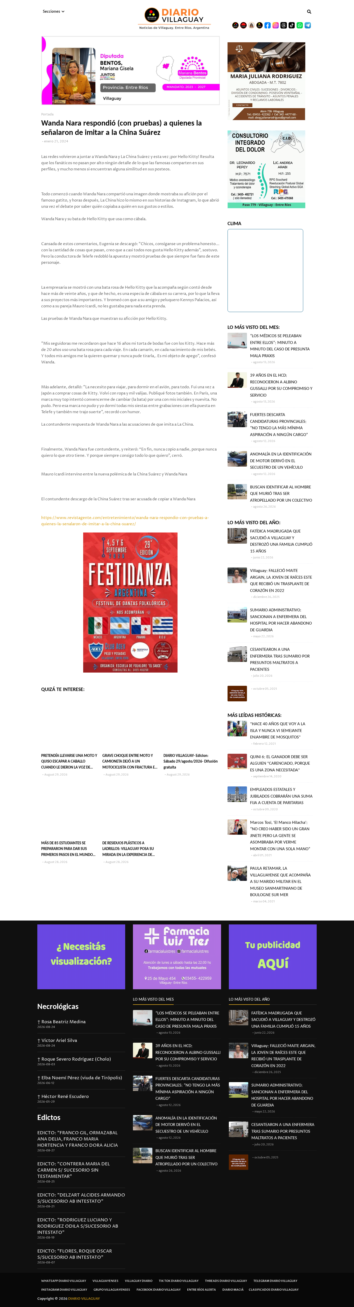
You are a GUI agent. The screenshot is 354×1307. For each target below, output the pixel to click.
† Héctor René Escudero (63, 1097)
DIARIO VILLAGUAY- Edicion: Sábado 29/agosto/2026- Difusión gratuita (191, 762)
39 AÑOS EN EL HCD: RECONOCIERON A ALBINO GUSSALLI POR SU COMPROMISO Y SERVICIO (281, 385)
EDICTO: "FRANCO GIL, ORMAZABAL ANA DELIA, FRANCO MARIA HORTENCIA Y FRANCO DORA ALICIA (77, 1139)
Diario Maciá (233, 1290)
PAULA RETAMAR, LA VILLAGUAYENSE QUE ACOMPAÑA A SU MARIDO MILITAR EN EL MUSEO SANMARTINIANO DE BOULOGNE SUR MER (280, 881)
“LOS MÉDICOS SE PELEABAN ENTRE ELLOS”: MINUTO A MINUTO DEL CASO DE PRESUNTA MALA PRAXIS (280, 346)
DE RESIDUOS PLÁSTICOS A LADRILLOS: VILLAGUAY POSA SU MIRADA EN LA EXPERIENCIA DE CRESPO (128, 849)
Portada (47, 114)
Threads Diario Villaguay (226, 1281)
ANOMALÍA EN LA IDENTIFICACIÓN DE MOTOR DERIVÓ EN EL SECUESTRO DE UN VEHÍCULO (280, 461)
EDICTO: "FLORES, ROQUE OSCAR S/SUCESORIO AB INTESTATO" (74, 1254)
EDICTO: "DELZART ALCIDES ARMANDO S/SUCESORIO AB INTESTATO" (81, 1198)
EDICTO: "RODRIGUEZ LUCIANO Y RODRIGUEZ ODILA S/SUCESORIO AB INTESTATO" (77, 1226)
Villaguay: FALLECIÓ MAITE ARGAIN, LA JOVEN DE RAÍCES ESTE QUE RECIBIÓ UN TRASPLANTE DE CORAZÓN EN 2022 (281, 581)
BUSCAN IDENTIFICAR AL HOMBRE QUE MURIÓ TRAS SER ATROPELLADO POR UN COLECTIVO (281, 494)
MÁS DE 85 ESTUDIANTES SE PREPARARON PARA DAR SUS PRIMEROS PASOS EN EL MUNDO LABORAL (67, 849)
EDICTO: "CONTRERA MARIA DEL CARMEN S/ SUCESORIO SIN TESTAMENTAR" (73, 1170)
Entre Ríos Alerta (201, 1290)
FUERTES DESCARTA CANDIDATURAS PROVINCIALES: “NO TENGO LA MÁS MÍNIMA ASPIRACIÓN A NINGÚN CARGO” (279, 425)
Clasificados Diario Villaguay (274, 1290)
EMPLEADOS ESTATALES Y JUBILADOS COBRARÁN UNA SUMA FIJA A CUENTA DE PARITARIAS (281, 796)
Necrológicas (58, 1007)
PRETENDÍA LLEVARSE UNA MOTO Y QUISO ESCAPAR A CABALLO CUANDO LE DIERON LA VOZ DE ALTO (69, 762)
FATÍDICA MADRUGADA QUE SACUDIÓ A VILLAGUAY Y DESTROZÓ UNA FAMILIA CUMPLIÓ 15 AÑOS (281, 541)
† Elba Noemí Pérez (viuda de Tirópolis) (79, 1078)
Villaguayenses (105, 1281)
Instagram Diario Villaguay (64, 1290)
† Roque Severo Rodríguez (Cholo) (74, 1059)
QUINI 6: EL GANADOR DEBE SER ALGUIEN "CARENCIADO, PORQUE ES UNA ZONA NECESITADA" (280, 763)
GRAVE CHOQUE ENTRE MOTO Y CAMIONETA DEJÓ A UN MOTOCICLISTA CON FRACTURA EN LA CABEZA (129, 762)
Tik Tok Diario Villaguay (179, 1281)
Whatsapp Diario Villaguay (63, 1281)
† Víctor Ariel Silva (57, 1041)
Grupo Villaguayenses (112, 1290)
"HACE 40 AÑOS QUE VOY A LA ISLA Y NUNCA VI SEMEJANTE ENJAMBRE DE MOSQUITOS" (277, 730)
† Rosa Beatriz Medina (61, 1022)
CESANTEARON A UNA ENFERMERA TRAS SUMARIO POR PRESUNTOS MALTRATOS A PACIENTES (280, 659)
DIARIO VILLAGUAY (84, 1298)
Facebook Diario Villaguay (159, 1290)
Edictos (48, 1118)
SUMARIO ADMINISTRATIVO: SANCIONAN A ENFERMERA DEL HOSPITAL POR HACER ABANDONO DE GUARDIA (281, 620)
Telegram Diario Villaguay (275, 1281)
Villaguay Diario (138, 1281)
